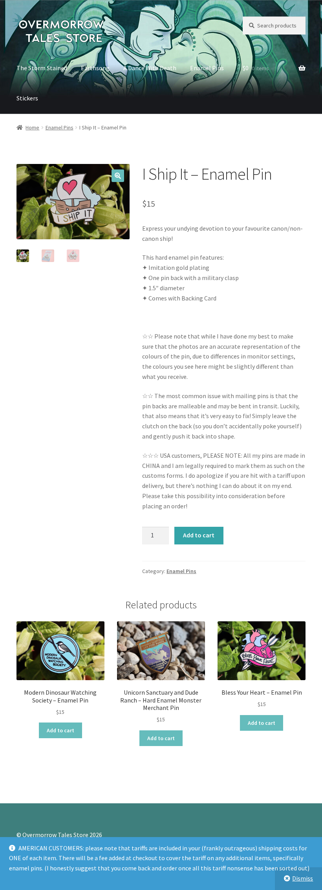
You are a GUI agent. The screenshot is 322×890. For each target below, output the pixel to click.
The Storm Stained (41, 68)
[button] (118, 175)
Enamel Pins (207, 68)
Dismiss (302, 878)
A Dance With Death (149, 68)
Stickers (27, 98)
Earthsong (95, 68)
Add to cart (198, 535)
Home (32, 127)
